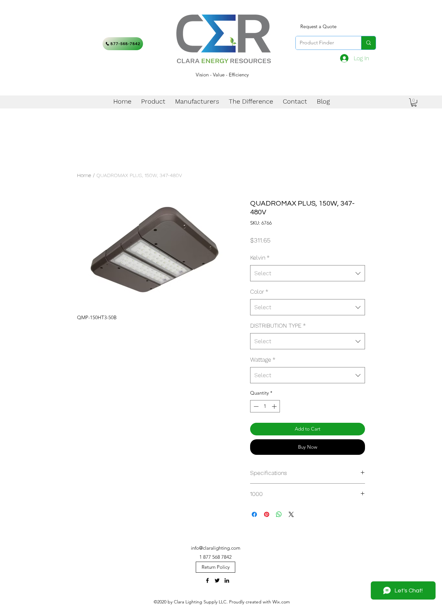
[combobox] (307, 273)
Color (259, 291)
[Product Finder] (368, 43)
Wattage (262, 359)
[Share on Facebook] (254, 514)
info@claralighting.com (215, 548)
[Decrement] (255, 406)
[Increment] (275, 406)
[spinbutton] (265, 406)
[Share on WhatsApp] (279, 514)
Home (84, 175)
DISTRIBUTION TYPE (278, 325)
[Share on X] (291, 514)
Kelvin (260, 257)
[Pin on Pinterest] (267, 514)
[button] (414, 102)
